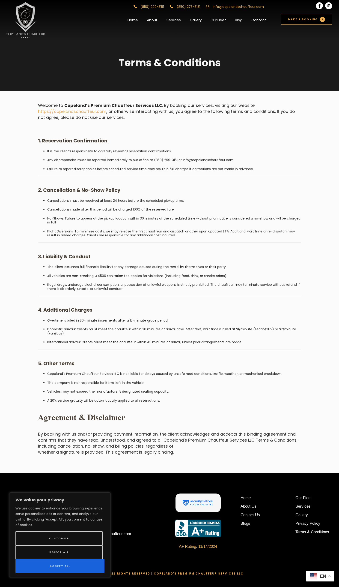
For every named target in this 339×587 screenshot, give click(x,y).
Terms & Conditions (312, 532)
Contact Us (250, 515)
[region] (60, 535)
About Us (248, 506)
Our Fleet (218, 20)
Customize (59, 538)
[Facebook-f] (319, 5)
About (152, 20)
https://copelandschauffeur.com (72, 111)
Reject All (59, 552)
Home (133, 20)
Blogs (245, 523)
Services (174, 20)
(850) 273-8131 (188, 6)
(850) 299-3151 (152, 6)
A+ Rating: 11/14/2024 (198, 546)
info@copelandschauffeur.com (238, 6)
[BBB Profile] (198, 528)
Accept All (60, 566)
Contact (258, 20)
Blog (238, 20)
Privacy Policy (307, 523)
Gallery (196, 20)
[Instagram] (328, 5)
